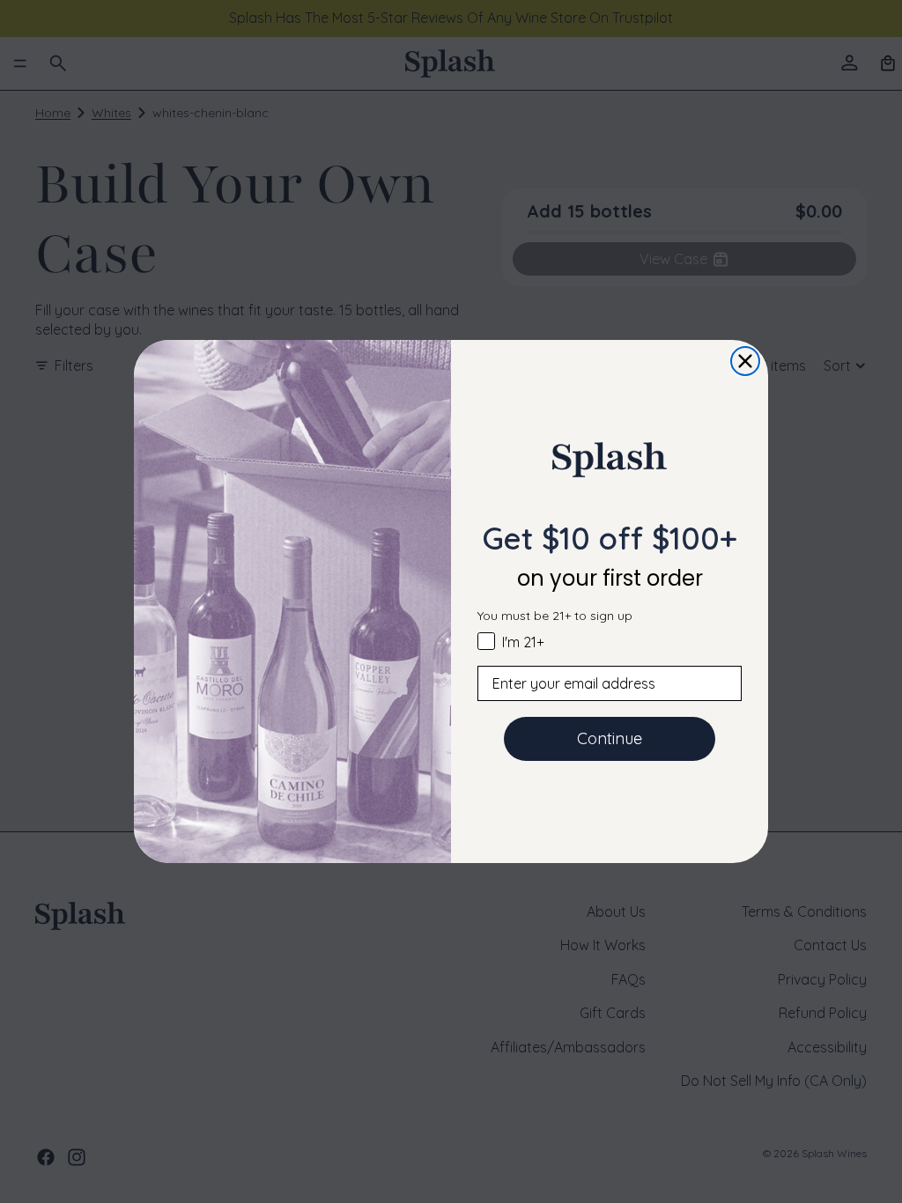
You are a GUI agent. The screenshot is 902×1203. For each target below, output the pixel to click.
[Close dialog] (745, 361)
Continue (609, 738)
